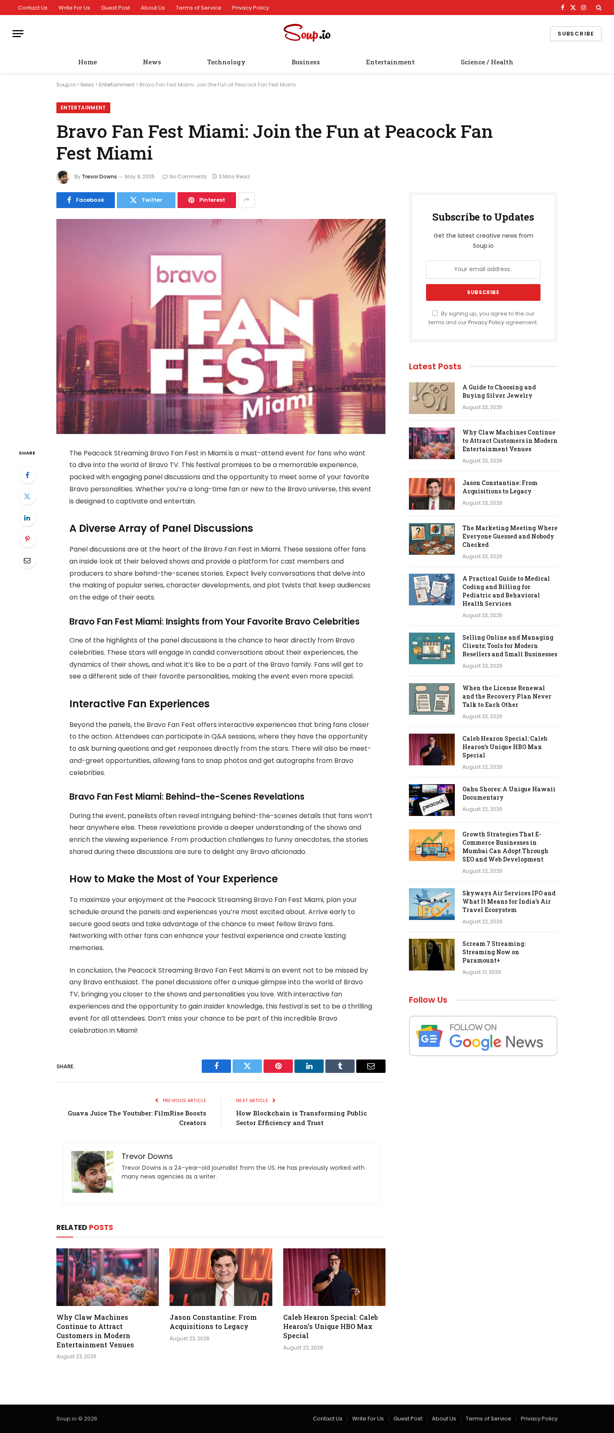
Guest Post (115, 8)
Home (87, 62)
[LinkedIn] (27, 517)
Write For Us (74, 8)
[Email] (27, 560)
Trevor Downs (99, 176)
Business (306, 62)
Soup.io (66, 84)
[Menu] (18, 33)
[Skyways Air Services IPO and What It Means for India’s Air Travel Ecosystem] (432, 904)
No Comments (188, 176)
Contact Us (33, 8)
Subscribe (576, 34)
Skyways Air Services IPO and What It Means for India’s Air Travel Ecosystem (509, 901)
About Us (153, 8)
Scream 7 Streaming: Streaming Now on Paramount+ (493, 952)
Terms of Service (198, 8)
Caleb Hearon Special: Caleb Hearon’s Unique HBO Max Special (330, 1326)
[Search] (597, 7)
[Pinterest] (27, 539)
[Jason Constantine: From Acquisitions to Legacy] (221, 1277)
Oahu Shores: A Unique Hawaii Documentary (509, 793)
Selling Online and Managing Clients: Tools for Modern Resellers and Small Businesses (509, 645)
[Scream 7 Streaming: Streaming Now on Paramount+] (432, 955)
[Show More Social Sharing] (246, 200)
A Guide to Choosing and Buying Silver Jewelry (499, 391)
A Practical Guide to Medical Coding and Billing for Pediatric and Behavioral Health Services (506, 590)
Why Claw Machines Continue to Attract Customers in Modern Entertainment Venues (95, 1331)
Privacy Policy (250, 8)
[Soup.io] (307, 33)
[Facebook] (27, 475)
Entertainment (390, 62)
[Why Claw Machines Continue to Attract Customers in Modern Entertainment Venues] (107, 1277)
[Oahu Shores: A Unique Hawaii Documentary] (432, 800)
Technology (226, 62)
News (152, 62)
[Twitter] (27, 496)
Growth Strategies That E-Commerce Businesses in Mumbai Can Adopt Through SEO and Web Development (505, 846)
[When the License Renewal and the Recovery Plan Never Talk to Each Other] (432, 699)
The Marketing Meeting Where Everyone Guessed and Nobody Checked (510, 536)
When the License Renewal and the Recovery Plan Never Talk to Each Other (506, 696)
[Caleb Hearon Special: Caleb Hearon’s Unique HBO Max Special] (334, 1277)
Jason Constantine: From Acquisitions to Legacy (213, 1322)
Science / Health (487, 62)
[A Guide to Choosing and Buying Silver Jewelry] (432, 398)
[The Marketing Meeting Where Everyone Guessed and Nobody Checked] (432, 539)
